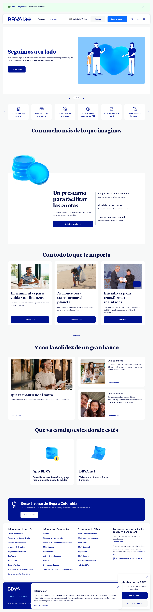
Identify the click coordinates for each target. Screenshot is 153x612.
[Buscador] (132, 19)
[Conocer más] (41, 374)
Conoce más (118, 542)
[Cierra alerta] (143, 7)
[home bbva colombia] (19, 19)
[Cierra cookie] (117, 587)
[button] (98, 19)
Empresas (53, 19)
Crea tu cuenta (117, 19)
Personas (41, 19)
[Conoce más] (51, 453)
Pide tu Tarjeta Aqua (20, 7)
